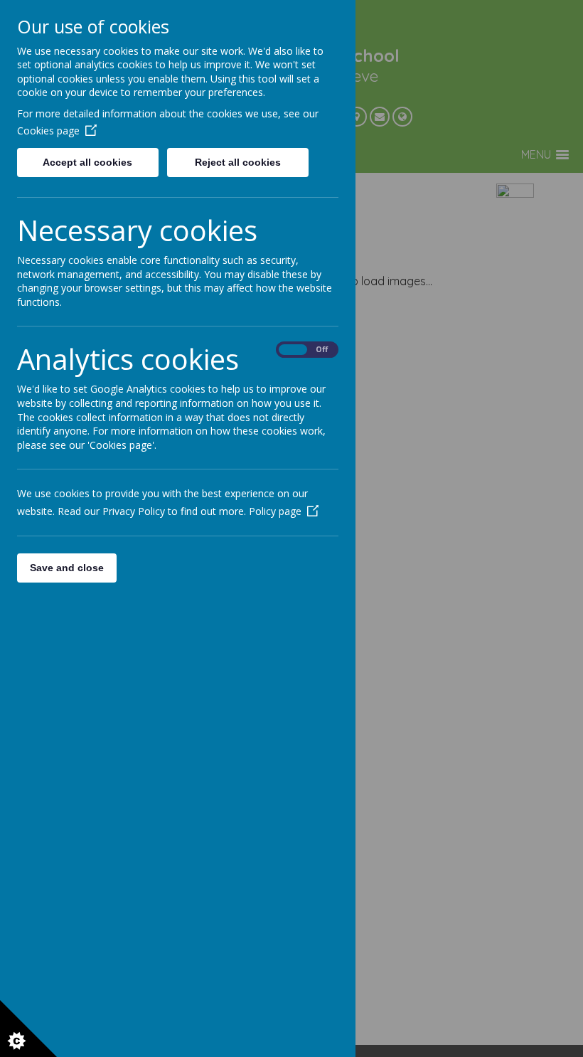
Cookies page (48, 130)
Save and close (67, 567)
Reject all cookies (238, 162)
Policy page (275, 511)
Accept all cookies (87, 162)
